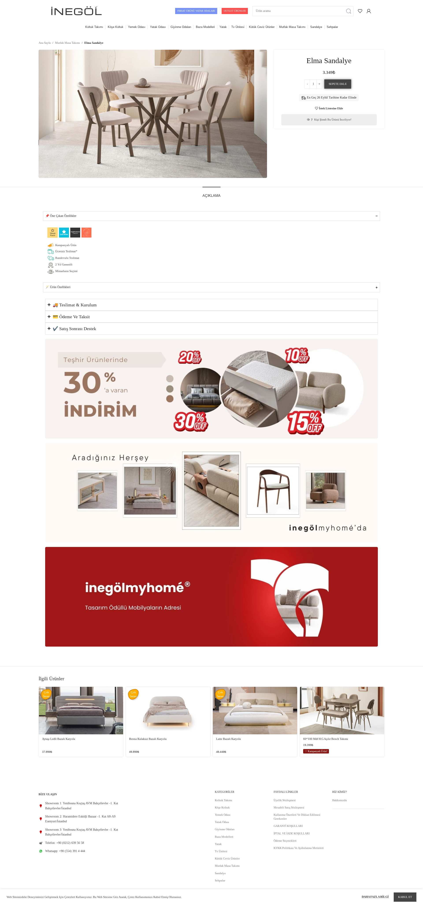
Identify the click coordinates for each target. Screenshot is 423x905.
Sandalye (220, 873)
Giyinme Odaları (225, 829)
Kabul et (405, 897)
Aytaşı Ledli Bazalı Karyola (58, 738)
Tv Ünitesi (221, 851)
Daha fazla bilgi (375, 896)
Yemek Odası (222, 814)
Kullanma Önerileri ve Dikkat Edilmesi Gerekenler (297, 816)
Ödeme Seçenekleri (285, 840)
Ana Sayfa (45, 42)
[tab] (211, 193)
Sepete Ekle (338, 84)
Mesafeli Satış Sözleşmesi (289, 807)
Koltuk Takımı (223, 800)
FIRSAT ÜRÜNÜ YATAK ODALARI (196, 10)
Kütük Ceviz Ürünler (227, 858)
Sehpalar (220, 880)
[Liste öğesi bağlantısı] (79, 806)
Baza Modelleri (224, 836)
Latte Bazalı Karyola (228, 738)
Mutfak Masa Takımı (67, 42)
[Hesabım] (368, 11)
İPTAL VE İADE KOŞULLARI (292, 833)
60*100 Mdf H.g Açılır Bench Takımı (325, 738)
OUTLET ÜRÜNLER (235, 10)
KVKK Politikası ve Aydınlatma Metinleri (299, 848)
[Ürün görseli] (81, 710)
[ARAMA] (348, 11)
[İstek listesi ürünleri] (360, 11)
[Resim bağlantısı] (211, 388)
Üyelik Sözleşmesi (285, 800)
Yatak (218, 844)
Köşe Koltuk (222, 807)
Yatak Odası (222, 822)
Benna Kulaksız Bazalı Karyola (148, 738)
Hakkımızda (339, 800)
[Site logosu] (76, 10)
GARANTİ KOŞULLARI (288, 826)
